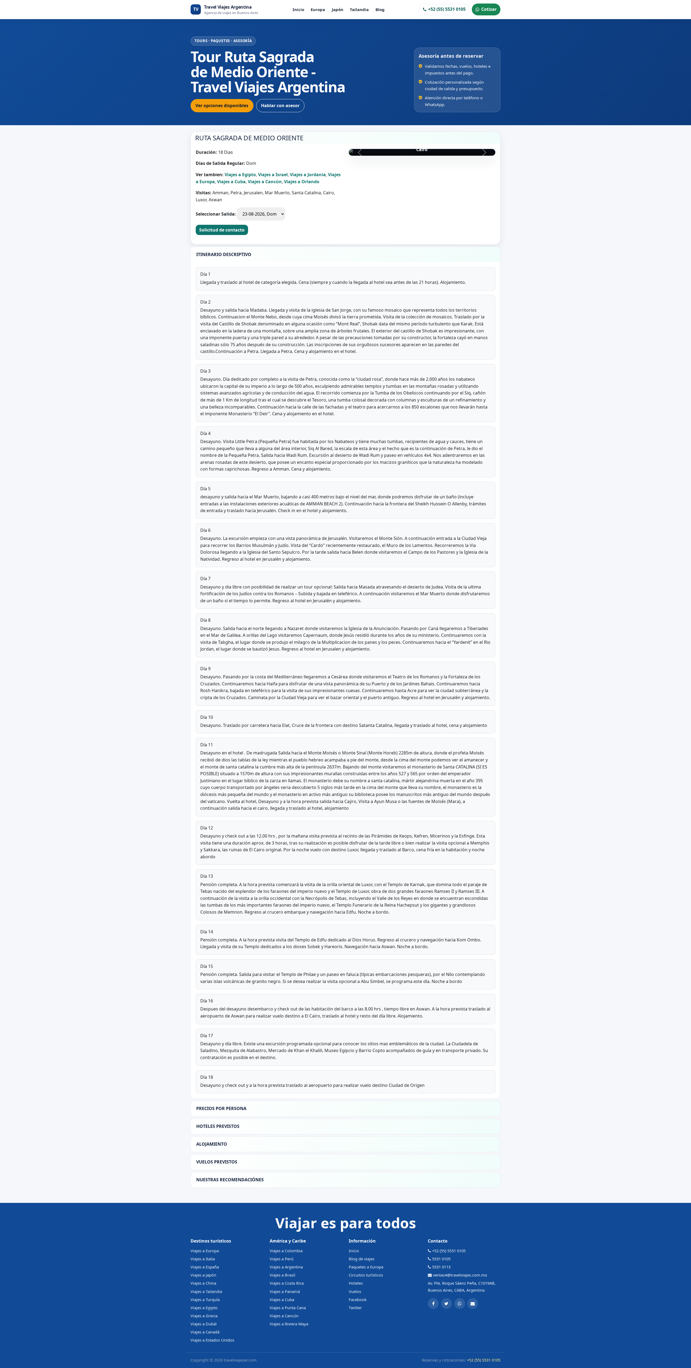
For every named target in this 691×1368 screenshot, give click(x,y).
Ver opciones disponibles (221, 105)
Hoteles (356, 1283)
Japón (337, 9)
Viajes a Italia (203, 1258)
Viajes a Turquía (205, 1299)
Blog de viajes (361, 1258)
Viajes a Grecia (204, 1315)
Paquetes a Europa (366, 1267)
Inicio (298, 9)
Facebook (358, 1299)
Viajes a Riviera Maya (289, 1323)
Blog (380, 9)
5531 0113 (441, 1267)
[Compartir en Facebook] (433, 1303)
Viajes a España (205, 1267)
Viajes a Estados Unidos (212, 1340)
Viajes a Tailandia (206, 1291)
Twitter (355, 1307)
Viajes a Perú (281, 1258)
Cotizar (489, 9)
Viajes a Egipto (204, 1307)
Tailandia (359, 9)
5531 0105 (441, 1258)
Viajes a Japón (203, 1275)
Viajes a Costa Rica (287, 1283)
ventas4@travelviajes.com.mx (460, 1275)
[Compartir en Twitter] (446, 1303)
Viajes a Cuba (282, 1299)
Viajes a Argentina (286, 1267)
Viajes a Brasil (282, 1275)
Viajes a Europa (205, 1250)
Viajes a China (203, 1283)
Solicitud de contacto (222, 230)
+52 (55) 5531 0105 (447, 9)
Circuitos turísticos (366, 1275)
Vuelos (355, 1291)
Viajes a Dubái (204, 1323)
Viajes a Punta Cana (288, 1307)
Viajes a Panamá (285, 1291)
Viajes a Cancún (284, 1315)
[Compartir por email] (472, 1303)
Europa (318, 9)
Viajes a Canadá (205, 1332)
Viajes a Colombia (286, 1250)
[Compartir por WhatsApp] (459, 1303)
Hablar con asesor (280, 105)
